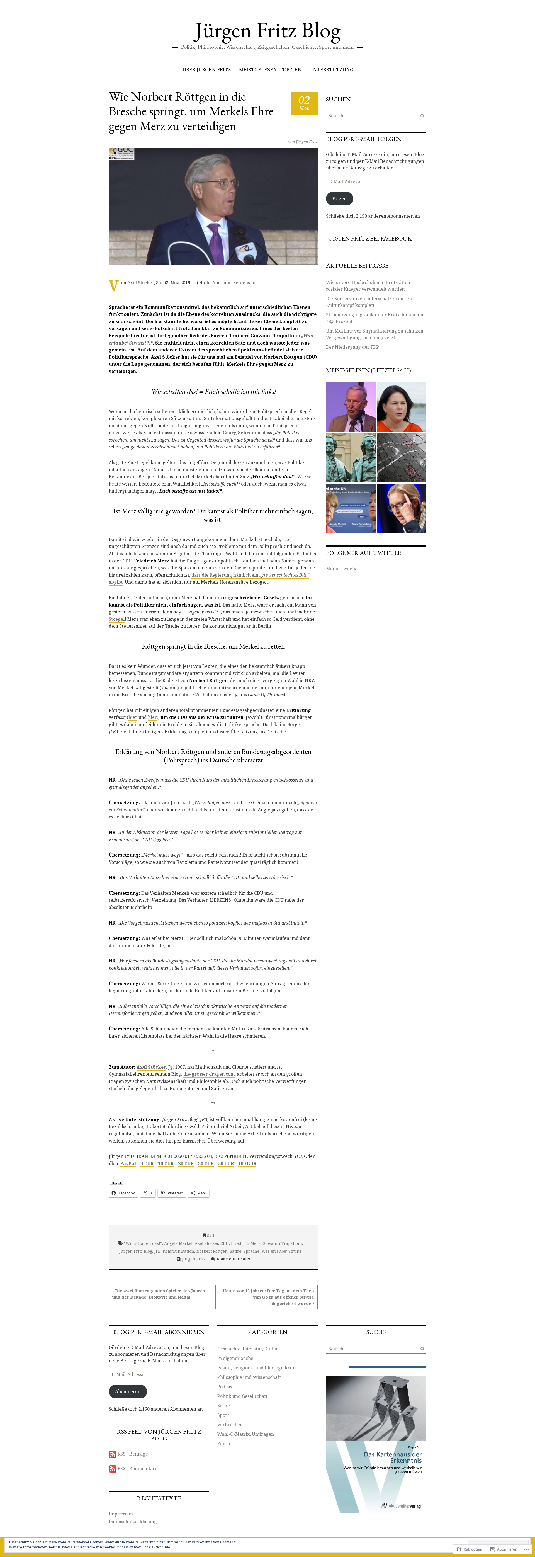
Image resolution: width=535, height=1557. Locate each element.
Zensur (224, 1443)
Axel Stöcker (140, 283)
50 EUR (226, 1163)
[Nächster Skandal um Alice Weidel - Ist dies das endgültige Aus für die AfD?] (401, 508)
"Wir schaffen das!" (143, 1243)
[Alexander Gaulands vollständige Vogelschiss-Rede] (351, 407)
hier (132, 717)
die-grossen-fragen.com (209, 1074)
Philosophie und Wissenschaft (249, 1377)
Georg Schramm (242, 433)
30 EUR (206, 1163)
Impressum (121, 1514)
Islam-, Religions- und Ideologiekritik (257, 1368)
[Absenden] (422, 115)
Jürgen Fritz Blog (268, 29)
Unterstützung (331, 69)
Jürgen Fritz (307, 141)
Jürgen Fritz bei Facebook (369, 238)
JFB (157, 1251)
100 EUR (247, 1163)
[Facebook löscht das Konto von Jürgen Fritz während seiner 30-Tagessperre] (351, 508)
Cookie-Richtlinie (156, 1547)
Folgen (339, 198)
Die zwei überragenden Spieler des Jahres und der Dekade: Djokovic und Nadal (158, 1294)
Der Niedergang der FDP (352, 347)
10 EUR (166, 1163)
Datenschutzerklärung (133, 1522)
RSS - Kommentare (137, 1468)
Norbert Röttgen (212, 1251)
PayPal (128, 1163)
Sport (223, 1415)
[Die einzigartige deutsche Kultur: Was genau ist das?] (351, 457)
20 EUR (186, 1163)
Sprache (251, 1251)
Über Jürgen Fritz (207, 69)
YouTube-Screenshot (235, 283)
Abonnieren (127, 1391)
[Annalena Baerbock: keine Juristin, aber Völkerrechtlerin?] (401, 407)
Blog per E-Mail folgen (364, 139)
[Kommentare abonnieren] (112, 1468)
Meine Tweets (341, 569)
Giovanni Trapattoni (282, 1243)
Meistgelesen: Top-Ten (270, 69)
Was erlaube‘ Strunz (281, 1251)
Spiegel (117, 619)
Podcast (225, 1387)
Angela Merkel (178, 1243)
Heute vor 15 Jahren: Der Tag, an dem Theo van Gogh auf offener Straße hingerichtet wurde (268, 1297)
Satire (212, 1235)
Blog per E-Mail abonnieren (159, 1332)
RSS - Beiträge (133, 1454)
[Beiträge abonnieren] (112, 1454)
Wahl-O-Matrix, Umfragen (245, 1434)
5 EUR (147, 1163)
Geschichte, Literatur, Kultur (247, 1349)
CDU (224, 1243)
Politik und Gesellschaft (242, 1396)
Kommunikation (178, 1251)
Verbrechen (230, 1425)
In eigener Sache (235, 1358)
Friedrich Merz (245, 1243)
